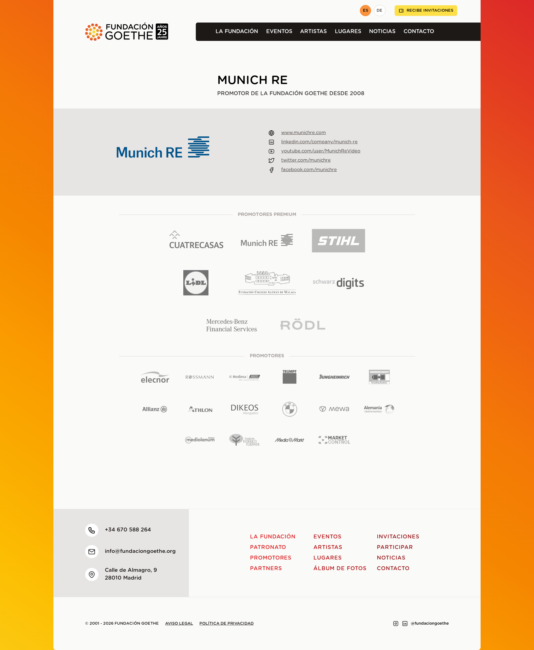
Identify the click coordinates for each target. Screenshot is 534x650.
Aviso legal (179, 624)
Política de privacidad (226, 624)
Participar (395, 547)
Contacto (419, 31)
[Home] (110, 31)
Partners (266, 568)
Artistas (313, 31)
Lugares (348, 31)
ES (365, 11)
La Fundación (237, 31)
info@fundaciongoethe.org (140, 551)
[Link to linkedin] (405, 623)
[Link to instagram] (395, 623)
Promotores (271, 558)
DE (379, 11)
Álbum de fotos (339, 568)
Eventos (279, 31)
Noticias (382, 31)
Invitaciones (398, 537)
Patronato (268, 547)
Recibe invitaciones (430, 11)
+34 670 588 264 (128, 530)
